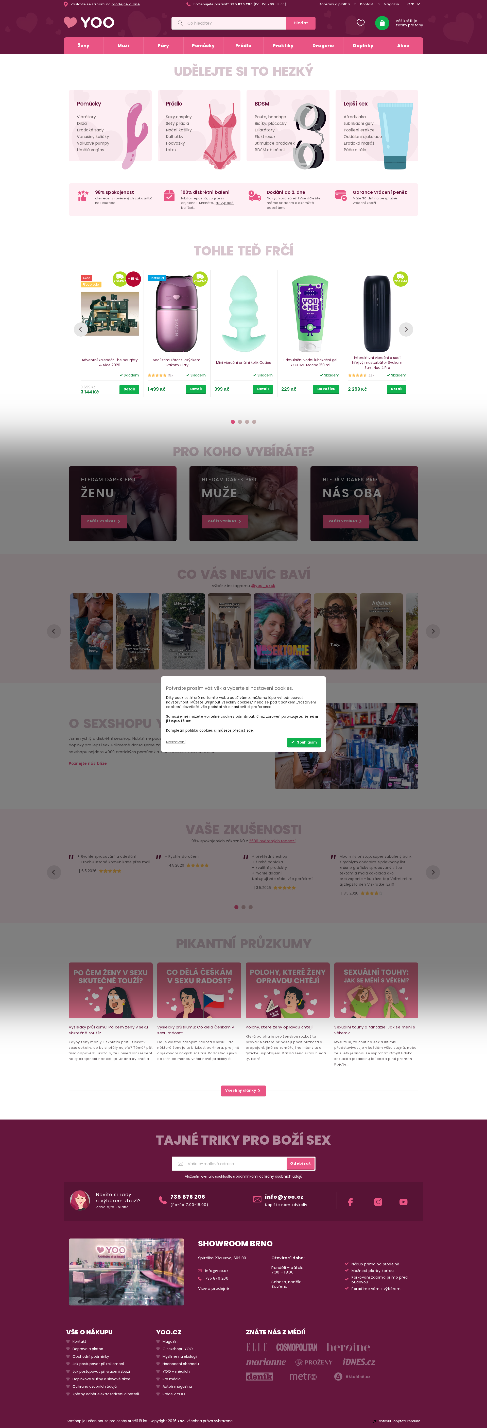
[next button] (406, 329)
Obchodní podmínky (91, 1356)
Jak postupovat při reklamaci (98, 1364)
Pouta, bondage (270, 117)
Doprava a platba (334, 4)
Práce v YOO (174, 1394)
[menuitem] (83, 45)
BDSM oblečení (270, 150)
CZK (410, 4)
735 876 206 (187, 1196)
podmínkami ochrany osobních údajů (269, 1176)
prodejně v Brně (126, 4)
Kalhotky (174, 137)
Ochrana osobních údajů (95, 1386)
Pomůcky (89, 103)
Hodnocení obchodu (181, 1364)
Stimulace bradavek (275, 143)
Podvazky (175, 143)
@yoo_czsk (263, 585)
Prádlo (174, 103)
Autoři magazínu (177, 1386)
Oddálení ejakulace (363, 137)
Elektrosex (265, 137)
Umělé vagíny (90, 150)
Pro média (172, 1379)
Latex (171, 150)
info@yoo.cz (284, 1196)
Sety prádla (177, 123)
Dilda (82, 123)
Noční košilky (179, 130)
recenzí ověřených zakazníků (126, 198)
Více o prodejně (213, 1288)
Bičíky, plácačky (271, 123)
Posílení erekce (359, 130)
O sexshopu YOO (178, 1349)
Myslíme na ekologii (180, 1356)
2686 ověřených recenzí (272, 841)
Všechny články (240, 1090)
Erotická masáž (359, 143)
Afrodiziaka (355, 117)
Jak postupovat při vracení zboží (101, 1371)
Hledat (301, 23)
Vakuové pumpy (93, 143)
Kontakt (367, 4)
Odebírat (300, 1163)
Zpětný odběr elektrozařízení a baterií (106, 1394)
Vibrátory (86, 117)
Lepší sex (356, 103)
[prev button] (81, 329)
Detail (129, 389)
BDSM (262, 103)
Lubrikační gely (359, 123)
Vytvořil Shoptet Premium (399, 1421)
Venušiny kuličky (93, 137)
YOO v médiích (176, 1371)
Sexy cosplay (179, 117)
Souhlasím (307, 742)
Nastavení (175, 742)
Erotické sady (90, 130)
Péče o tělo (355, 150)
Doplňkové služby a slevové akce (101, 1379)
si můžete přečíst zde (233, 730)
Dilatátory (265, 130)
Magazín (391, 4)
